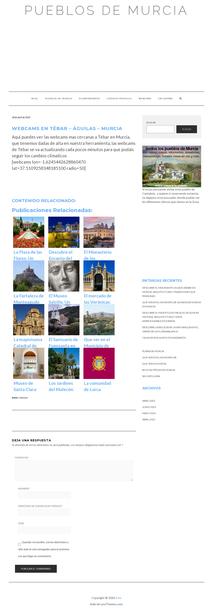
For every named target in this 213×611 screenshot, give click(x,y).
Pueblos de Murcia (106, 10)
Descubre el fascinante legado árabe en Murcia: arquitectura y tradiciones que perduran (169, 292)
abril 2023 (148, 419)
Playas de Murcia (153, 351)
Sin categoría (151, 376)
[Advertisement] (106, 54)
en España (165, 98)
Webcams (145, 98)
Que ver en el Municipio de (159, 357)
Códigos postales (119, 98)
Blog (34, 98)
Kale (118, 598)
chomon (23, 397)
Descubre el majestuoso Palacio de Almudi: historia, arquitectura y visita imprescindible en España (170, 317)
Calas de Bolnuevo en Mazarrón (164, 337)
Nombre (24, 488)
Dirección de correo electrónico (40, 506)
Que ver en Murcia (154, 363)
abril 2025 (148, 400)
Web (21, 523)
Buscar (151, 122)
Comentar (21, 457)
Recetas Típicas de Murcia (158, 369)
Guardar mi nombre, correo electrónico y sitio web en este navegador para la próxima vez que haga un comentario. (43, 549)
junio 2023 (149, 407)
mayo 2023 (149, 413)
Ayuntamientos (89, 98)
